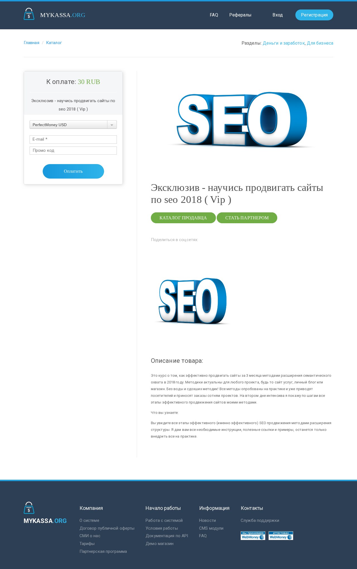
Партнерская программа (103, 551)
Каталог (54, 42)
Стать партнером (247, 217)
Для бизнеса (320, 43)
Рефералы (240, 15)
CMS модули (211, 528)
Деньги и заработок (284, 43)
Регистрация (314, 15)
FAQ (214, 15)
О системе (89, 520)
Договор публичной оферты (106, 528)
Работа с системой (164, 520)
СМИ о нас (89, 535)
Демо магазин (159, 543)
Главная (31, 42)
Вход (277, 15)
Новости (207, 520)
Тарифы (87, 543)
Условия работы (162, 528)
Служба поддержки (260, 520)
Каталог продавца (183, 217)
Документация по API (167, 535)
